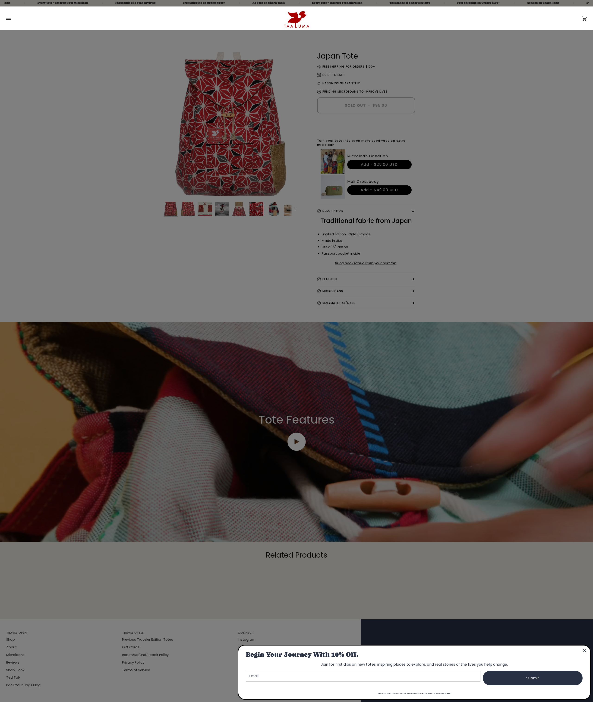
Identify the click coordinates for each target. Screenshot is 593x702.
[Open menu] (13, 18)
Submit (532, 678)
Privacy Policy (424, 693)
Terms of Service (439, 693)
